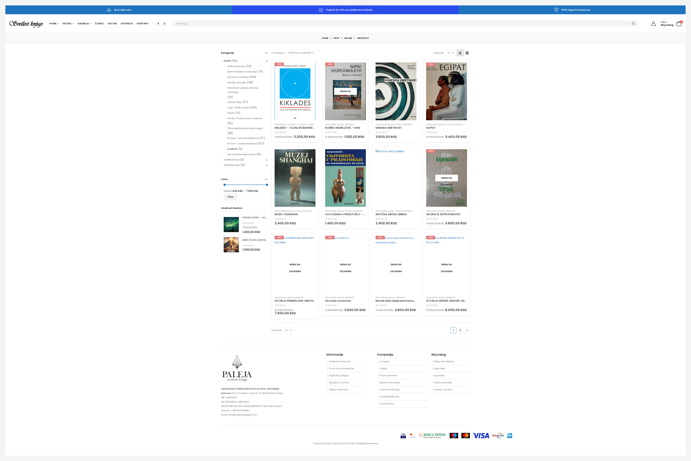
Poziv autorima (388, 375)
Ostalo (398, 124)
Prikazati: (439, 53)
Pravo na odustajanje (341, 368)
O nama (384, 361)
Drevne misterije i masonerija (242, 71)
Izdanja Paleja (234, 102)
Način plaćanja (443, 382)
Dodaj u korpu (309, 68)
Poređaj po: (278, 53)
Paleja (383, 368)
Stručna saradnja (390, 382)
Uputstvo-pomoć (339, 382)
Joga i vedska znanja (238, 107)
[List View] (467, 53)
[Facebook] (158, 23)
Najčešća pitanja (339, 375)
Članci (99, 23)
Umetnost (349, 124)
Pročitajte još (360, 68)
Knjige (67, 23)
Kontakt (143, 23)
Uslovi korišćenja (389, 389)
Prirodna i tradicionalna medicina (244, 118)
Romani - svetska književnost (242, 143)
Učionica (127, 23)
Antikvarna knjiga (334, 124)
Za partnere (387, 403)
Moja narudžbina (444, 361)
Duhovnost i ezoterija (285, 124)
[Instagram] (164, 23)
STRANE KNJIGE (231, 159)
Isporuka (439, 375)
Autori (112, 23)
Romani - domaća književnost (243, 138)
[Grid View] (460, 53)
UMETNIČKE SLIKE (232, 165)
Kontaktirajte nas (389, 396)
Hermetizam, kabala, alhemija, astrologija (242, 90)
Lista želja (439, 368)
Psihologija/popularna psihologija (245, 128)
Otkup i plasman (338, 389)
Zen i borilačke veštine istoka (241, 154)
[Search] (633, 24)
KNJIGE (227, 60)
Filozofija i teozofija (307, 124)
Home (53, 23)
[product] (396, 91)
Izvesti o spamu (443, 389)
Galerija (83, 23)
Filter (230, 196)
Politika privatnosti (339, 361)
